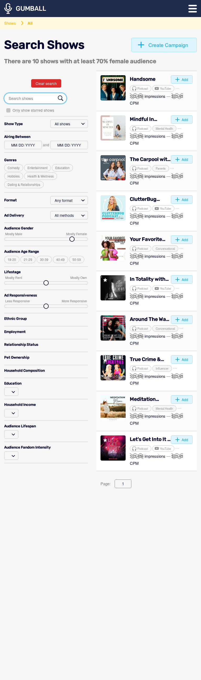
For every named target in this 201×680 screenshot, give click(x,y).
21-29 (28, 259)
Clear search (46, 83)
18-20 (12, 259)
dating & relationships (24, 184)
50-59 (76, 259)
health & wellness (40, 176)
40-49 (60, 259)
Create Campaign (168, 44)
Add (185, 79)
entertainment (37, 167)
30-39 (44, 259)
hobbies (14, 176)
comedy (14, 167)
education (62, 167)
